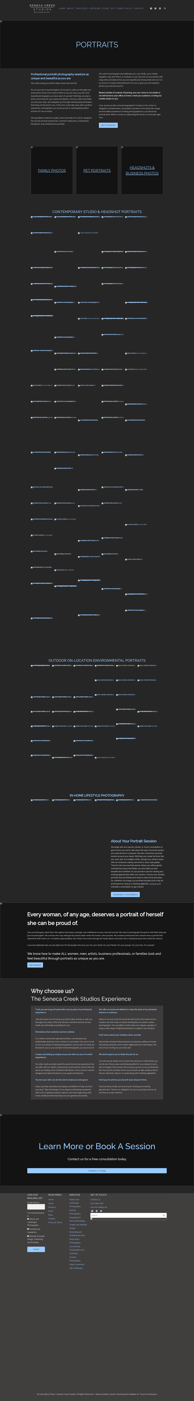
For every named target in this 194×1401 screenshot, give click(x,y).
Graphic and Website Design (78, 1226)
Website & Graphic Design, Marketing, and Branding (36, 1239)
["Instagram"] (151, 8)
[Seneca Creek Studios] (42, 8)
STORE (105, 8)
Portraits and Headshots (33, 1230)
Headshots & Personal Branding (77, 1219)
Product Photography (75, 1259)
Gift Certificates (76, 1268)
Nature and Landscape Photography (33, 1222)
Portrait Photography (75, 1212)
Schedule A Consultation (125, 894)
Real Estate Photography (75, 1241)
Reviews (52, 1207)
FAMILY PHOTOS (52, 170)
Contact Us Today (97, 1170)
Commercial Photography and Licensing (76, 1249)
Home (51, 1199)
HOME (62, 8)
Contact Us (95, 1199)
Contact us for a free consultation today (97, 1159)
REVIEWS (95, 8)
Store (50, 1211)
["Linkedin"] (160, 8)
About (51, 1203)
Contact (51, 1218)
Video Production (76, 1264)
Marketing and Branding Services (77, 1234)
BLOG (129, 8)
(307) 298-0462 (97, 1203)
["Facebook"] (155, 8)
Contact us (154, 884)
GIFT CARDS (117, 8)
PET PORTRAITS (97, 170)
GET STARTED (108, 125)
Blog (50, 1215)
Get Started (35, 965)
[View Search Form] (165, 8)
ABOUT (71, 8)
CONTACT (138, 8)
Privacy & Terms (55, 1222)
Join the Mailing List (98, 1207)
